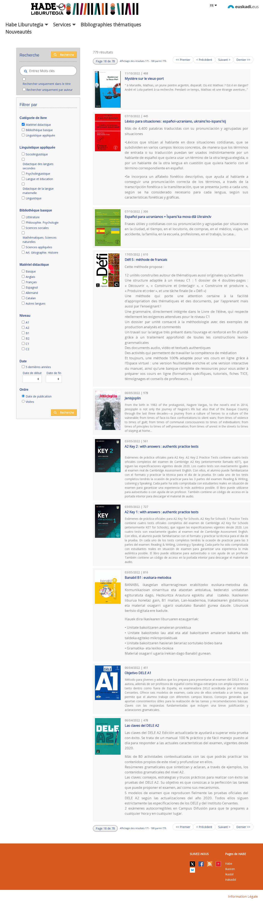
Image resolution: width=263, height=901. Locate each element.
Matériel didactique (38, 125)
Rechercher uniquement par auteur (49, 90)
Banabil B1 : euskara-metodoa (148, 577)
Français (31, 282)
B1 (27, 333)
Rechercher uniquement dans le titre (47, 84)
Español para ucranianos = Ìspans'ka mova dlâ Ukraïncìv (168, 216)
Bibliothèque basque (39, 130)
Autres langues (35, 303)
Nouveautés (19, 31)
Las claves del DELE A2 (142, 725)
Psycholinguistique (38, 174)
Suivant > (224, 60)
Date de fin (53, 373)
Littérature (33, 217)
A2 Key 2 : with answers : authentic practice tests (161, 446)
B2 (27, 338)
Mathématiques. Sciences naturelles (40, 240)
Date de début (32, 373)
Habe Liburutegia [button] (25, 24)
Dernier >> (243, 60)
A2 (27, 328)
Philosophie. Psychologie (42, 222)
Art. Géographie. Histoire (42, 252)
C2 (27, 349)
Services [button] (62, 24)
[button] (105, 61)
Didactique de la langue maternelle (38, 191)
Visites (30, 402)
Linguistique (34, 198)
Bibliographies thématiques (111, 24)
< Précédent (204, 60)
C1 (27, 344)
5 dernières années (38, 367)
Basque (31, 271)
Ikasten (230, 869)
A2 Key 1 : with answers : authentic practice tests (161, 512)
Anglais (30, 277)
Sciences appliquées (39, 247)
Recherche (67, 55)
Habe (228, 863)
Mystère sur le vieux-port (144, 78)
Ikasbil (229, 874)
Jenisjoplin (133, 398)
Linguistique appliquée (40, 135)
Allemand (32, 293)
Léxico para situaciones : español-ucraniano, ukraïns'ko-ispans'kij (175, 121)
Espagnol (32, 287)
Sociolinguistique (37, 154)
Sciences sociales (37, 228)
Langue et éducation (39, 179)
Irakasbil (230, 879)
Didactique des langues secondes (38, 166)
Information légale (243, 896)
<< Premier (183, 60)
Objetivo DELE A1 (138, 673)
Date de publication (39, 396)
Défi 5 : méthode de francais (146, 259)
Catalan (31, 298)
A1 (27, 322)
